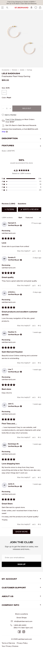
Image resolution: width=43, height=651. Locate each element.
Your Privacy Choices (10, 646)
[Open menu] (2, 7)
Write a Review (31, 210)
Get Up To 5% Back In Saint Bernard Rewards (21, 3)
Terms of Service (8, 643)
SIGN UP (21, 564)
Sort (20, 218)
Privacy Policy (22, 643)
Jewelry (22, 70)
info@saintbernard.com (23, 621)
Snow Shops (22, 618)
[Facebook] (19, 631)
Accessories (5, 70)
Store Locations (21, 614)
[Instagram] (23, 631)
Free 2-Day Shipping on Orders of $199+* (21, 2)
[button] (21, 178)
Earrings (29, 70)
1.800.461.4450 (20, 625)
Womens (14, 70)
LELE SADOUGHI (11, 73)
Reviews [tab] (8, 204)
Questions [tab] (22, 204)
